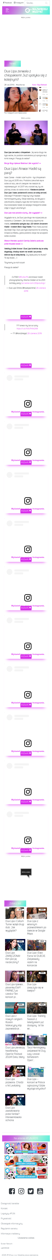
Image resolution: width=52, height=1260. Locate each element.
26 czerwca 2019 (34, 333)
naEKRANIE (5, 1248)
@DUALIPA (23, 277)
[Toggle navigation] (7, 10)
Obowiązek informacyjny (12, 1224)
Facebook (8, 3)
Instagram (20, 3)
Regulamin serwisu (9, 1229)
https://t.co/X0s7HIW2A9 (27, 329)
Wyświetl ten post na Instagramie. (28, 412)
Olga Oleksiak (42, 85)
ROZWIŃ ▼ (26, 317)
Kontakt (4, 1208)
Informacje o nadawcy (10, 1234)
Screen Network (6, 1244)
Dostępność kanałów (10, 1203)
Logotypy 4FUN (8, 1214)
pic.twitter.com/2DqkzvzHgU (33, 283)
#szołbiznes (20, 85)
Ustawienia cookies (26, 1238)
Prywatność (6, 1218)
